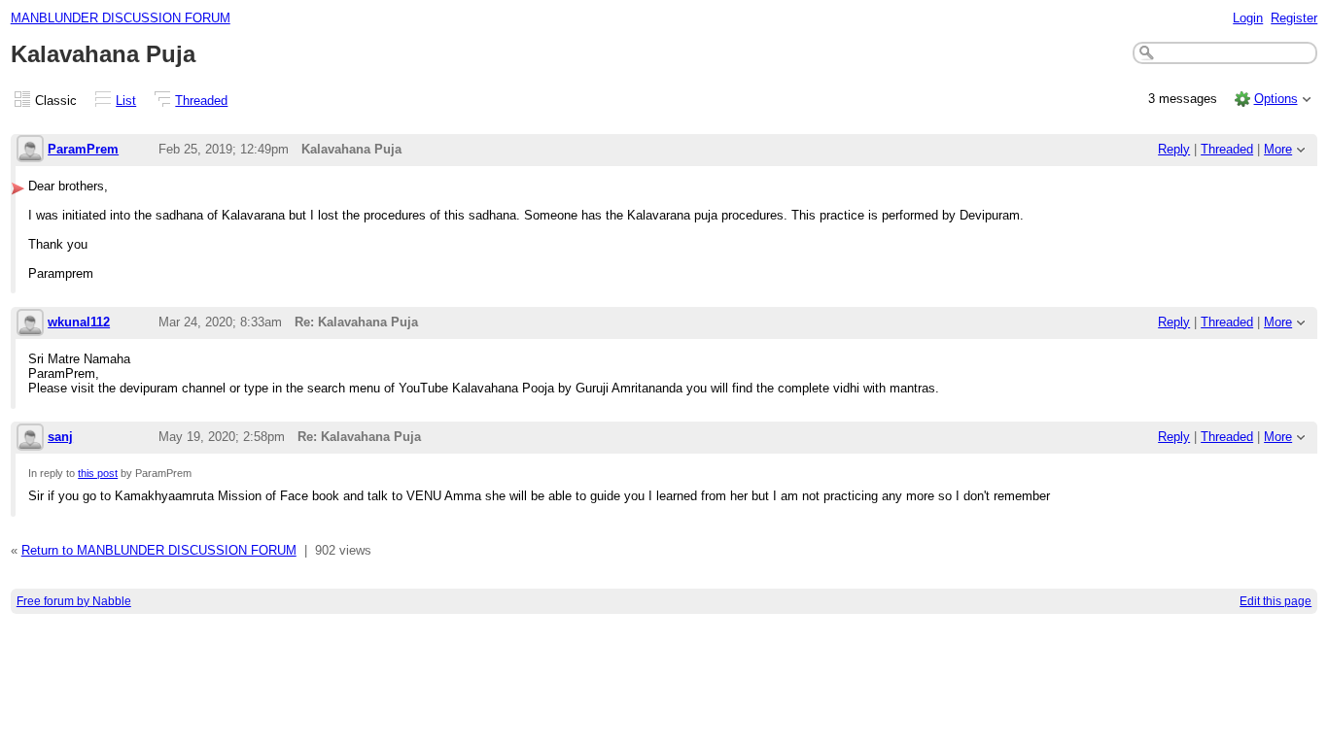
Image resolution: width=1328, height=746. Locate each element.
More (1278, 149)
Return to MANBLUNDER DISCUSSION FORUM (159, 550)
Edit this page (1275, 601)
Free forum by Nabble (74, 601)
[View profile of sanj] (30, 438)
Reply (1174, 149)
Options (1276, 98)
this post (98, 473)
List (126, 100)
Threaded (201, 100)
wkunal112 (79, 322)
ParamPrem (83, 149)
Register (1294, 18)
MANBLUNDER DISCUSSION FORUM (120, 18)
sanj (60, 436)
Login (1248, 18)
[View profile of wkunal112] (30, 324)
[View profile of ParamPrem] (30, 150)
